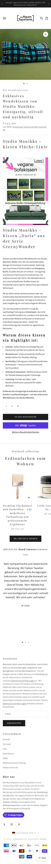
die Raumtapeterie (15, 90)
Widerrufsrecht (10, 767)
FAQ (5, 749)
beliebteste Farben (25, 539)
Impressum (8, 753)
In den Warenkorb (25, 417)
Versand (7, 744)
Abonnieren (14, 723)
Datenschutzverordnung (14, 763)
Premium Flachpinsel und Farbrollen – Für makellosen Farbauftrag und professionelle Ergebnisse (17, 515)
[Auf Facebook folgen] (4, 824)
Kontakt (6, 739)
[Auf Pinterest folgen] (19, 824)
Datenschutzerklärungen (23, 681)
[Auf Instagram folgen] (11, 824)
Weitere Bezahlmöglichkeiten (25, 432)
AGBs (5, 758)
